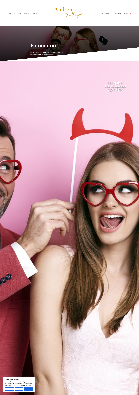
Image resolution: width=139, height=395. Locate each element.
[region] (19, 384)
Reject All (19, 389)
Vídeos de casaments (106, 13)
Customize (9, 389)
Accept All (28, 389)
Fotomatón (34, 13)
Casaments (26, 13)
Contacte (126, 13)
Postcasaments (118, 13)
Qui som (19, 13)
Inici (14, 13)
